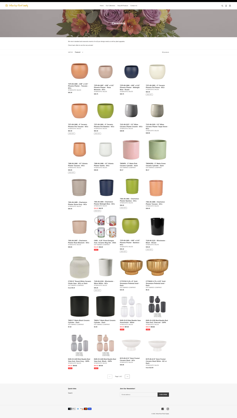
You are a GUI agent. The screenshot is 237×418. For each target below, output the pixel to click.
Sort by (70, 52)
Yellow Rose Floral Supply (162, 413)
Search (70, 393)
